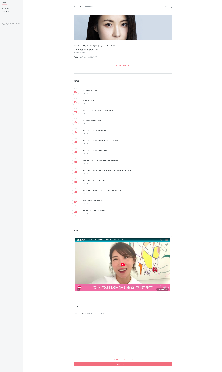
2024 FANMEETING (6, 11)
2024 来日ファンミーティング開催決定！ (95, 210)
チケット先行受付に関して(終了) (92, 200)
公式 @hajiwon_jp (122, 364)
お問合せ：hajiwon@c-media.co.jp (123, 359)
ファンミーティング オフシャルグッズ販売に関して (98, 110)
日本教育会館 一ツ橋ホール (93, 50)
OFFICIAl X (5, 15)
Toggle (26, 3)
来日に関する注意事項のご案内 (92, 120)
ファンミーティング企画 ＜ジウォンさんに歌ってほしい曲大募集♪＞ (103, 190)
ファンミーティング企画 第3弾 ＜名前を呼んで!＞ (97, 150)
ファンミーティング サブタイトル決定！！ (95, 180)
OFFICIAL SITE (5, 8)
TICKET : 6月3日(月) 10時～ (123, 65)
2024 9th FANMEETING (83, 7)
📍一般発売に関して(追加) (90, 90)
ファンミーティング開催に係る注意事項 (94, 130)
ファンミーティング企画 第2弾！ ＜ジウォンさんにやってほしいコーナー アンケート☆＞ (109, 170)
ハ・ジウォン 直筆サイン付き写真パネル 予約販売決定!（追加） (101, 160)
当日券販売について (88, 100)
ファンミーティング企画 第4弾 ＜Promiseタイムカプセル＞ (100, 140)
